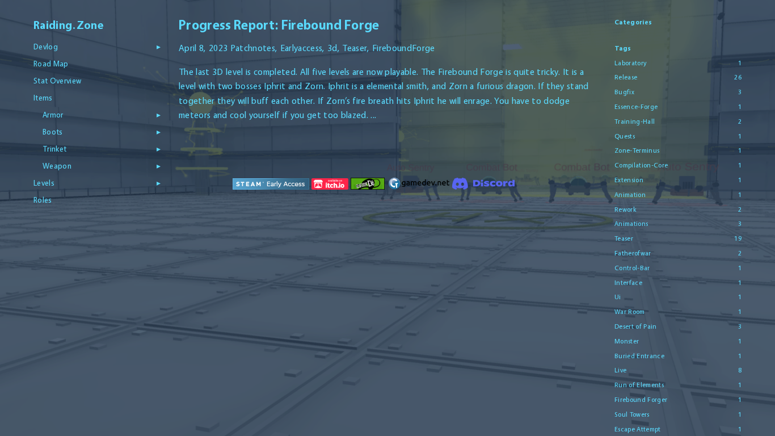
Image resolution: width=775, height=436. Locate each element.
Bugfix (624, 92)
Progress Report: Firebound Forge (279, 24)
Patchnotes (252, 48)
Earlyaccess (301, 48)
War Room (629, 312)
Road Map (51, 63)
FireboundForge (403, 48)
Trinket (54, 148)
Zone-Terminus (636, 150)
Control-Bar (632, 268)
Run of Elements (639, 385)
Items (43, 97)
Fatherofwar (632, 253)
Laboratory (630, 63)
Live (620, 370)
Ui (617, 297)
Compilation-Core (641, 165)
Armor (53, 114)
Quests (624, 136)
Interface (628, 283)
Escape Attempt (637, 429)
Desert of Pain (635, 326)
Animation (630, 195)
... (373, 115)
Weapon (57, 165)
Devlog (45, 46)
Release (625, 77)
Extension (628, 180)
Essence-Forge (636, 107)
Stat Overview (57, 80)
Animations (631, 224)
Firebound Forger (640, 400)
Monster (626, 341)
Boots (53, 131)
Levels (43, 182)
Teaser (354, 48)
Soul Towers (632, 414)
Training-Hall (634, 121)
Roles (42, 199)
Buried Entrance (639, 356)
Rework (625, 209)
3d (332, 48)
